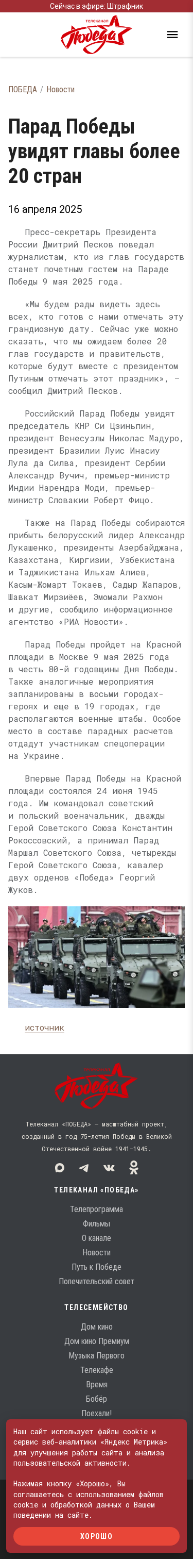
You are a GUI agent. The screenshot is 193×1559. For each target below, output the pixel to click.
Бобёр (96, 1399)
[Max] (59, 1167)
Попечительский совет (96, 1281)
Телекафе (96, 1370)
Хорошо (96, 1536)
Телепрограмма (96, 1209)
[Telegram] (84, 1167)
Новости (60, 89)
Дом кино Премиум (96, 1341)
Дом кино (97, 1327)
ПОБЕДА (22, 89)
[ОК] (133, 1167)
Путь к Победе (96, 1267)
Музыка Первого (96, 1356)
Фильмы (96, 1224)
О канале (96, 1238)
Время (97, 1384)
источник (44, 1027)
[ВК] (109, 1167)
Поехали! (96, 1413)
